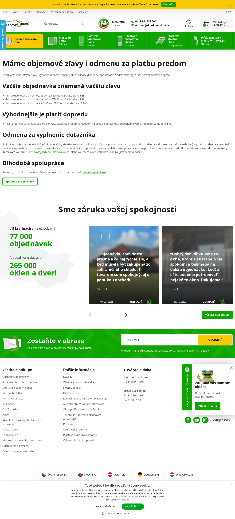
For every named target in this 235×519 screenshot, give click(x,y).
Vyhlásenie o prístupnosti (78, 440)
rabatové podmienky (94, 172)
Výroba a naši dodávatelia (78, 382)
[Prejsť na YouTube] (196, 420)
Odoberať (215, 339)
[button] (118, 315)
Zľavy (5, 415)
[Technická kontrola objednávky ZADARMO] (103, 24)
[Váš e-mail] (177, 339)
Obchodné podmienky (15, 377)
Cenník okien (10, 435)
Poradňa (68, 424)
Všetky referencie (217, 315)
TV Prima (17, 20)
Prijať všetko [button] (133, 506)
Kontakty (83, 11)
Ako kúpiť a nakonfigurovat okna (22, 440)
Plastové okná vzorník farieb (80, 435)
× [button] (231, 484)
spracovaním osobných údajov (190, 350)
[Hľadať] (83, 23)
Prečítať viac (123, 499)
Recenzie (41, 11)
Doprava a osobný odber (17, 387)
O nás (5, 11)
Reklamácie (9, 404)
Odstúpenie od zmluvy (15, 446)
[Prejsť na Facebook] (188, 420)
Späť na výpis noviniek (20, 181)
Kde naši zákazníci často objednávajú (85, 398)
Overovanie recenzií (75, 429)
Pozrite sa (205, 406)
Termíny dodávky (12, 398)
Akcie (16, 11)
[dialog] (117, 500)
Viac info (168, 4)
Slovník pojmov (72, 387)
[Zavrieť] (231, 367)
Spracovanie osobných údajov (20, 382)
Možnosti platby (12, 393)
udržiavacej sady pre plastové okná (48, 152)
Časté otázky (10, 409)
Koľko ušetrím (10, 429)
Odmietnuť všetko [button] (105, 506)
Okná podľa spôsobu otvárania (81, 409)
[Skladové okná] (15, 24)
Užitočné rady (71, 393)
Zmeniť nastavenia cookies (18, 451)
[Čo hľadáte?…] (63, 23)
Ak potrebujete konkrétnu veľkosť (83, 404)
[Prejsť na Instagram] (205, 420)
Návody (27, 11)
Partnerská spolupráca (62, 11)
